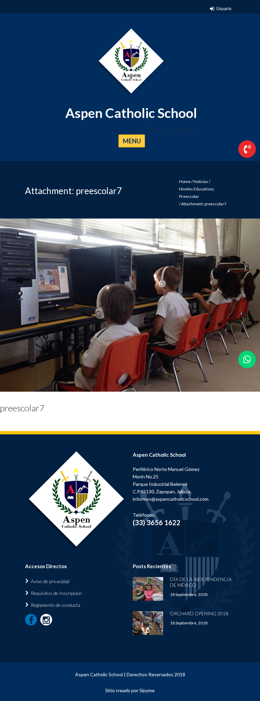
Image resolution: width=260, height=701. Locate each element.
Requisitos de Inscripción (56, 593)
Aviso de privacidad (50, 581)
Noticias (200, 181)
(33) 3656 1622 (156, 522)
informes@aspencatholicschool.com (171, 499)
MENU (132, 141)
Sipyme (147, 690)
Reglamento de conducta (55, 605)
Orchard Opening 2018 (199, 613)
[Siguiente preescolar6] (195, 305)
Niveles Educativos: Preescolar (197, 192)
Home (185, 181)
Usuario (224, 8)
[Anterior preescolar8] (65, 305)
